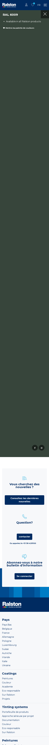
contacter (24, 536)
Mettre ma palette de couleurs (20, 28)
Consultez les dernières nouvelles (24, 500)
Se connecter (24, 576)
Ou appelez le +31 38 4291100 (23, 543)
